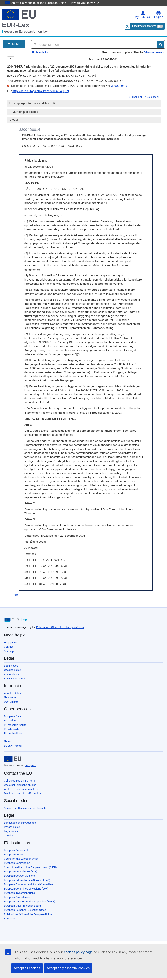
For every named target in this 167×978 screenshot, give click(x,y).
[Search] (160, 44)
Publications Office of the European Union (60, 627)
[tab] (84, 103)
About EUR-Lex (12, 693)
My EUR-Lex (142, 17)
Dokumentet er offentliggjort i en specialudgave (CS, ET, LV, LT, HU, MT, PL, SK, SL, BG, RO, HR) (65, 80)
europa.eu (30, 765)
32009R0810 (119, 85)
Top (15, 594)
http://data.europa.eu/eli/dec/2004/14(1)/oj (40, 91)
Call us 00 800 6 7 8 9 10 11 (19, 780)
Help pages (10, 642)
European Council (14, 854)
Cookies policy (12, 669)
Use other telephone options (20, 784)
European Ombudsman (17, 897)
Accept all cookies (27, 968)
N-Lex (7, 741)
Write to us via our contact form (22, 789)
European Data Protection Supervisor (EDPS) (29, 901)
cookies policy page (78, 952)
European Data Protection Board (22, 905)
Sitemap (9, 651)
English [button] (158, 17)
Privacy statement (14, 678)
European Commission (17, 862)
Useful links (11, 701)
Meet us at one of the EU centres (23, 793)
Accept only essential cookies (68, 968)
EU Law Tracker (13, 745)
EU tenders (10, 720)
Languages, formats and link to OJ (34, 103)
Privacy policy (12, 826)
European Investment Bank (19, 892)
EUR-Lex (15, 24)
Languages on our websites (20, 822)
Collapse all (153, 97)
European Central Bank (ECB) (20, 871)
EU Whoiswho (12, 729)
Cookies (8, 835)
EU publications (13, 733)
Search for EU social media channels (25, 808)
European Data (12, 716)
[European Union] (12, 759)
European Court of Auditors (19, 875)
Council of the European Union (21, 858)
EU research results (15, 724)
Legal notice (11, 665)
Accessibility (11, 674)
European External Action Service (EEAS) (27, 880)
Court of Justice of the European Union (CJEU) (30, 867)
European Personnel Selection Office (25, 909)
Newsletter (10, 697)
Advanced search (154, 52)
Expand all (136, 97)
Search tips (42, 52)
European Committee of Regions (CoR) (26, 888)
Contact (8, 646)
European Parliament (16, 850)
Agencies (9, 918)
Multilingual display (25, 112)
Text (15, 120)
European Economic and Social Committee (28, 884)
